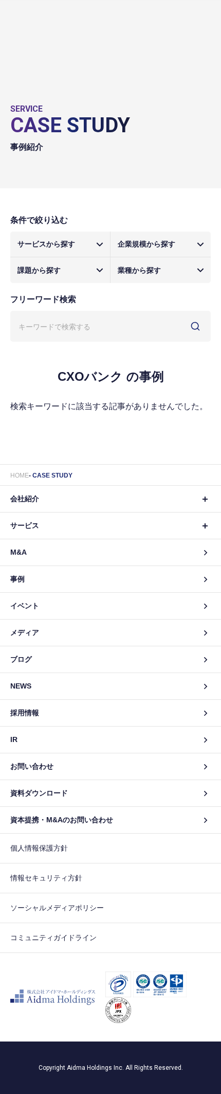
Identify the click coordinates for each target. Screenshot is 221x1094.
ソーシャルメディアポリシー (57, 908)
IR (13, 739)
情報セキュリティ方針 (46, 878)
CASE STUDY (52, 475)
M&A (18, 552)
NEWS (20, 686)
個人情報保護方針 (39, 848)
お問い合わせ (31, 766)
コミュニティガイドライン (53, 937)
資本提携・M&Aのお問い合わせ (61, 820)
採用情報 (24, 713)
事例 (17, 579)
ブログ (21, 659)
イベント (24, 606)
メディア (24, 632)
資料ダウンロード (39, 793)
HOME (19, 475)
